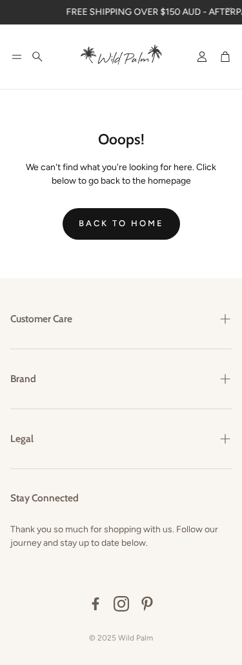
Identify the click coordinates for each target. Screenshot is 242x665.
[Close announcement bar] (229, 9)
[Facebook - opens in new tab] (95, 604)
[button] (16, 57)
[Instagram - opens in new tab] (121, 604)
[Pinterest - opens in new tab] (147, 604)
